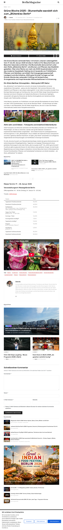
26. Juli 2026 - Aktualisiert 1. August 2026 (19, 422)
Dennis (11, 17)
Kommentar (7, 373)
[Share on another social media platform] (58, 56)
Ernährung (15, 272)
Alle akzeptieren (54, 521)
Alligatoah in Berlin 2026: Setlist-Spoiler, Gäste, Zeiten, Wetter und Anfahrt (30, 420)
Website (35, 399)
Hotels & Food (19, 19)
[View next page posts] (33, 179)
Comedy (6, 352)
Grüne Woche (23, 272)
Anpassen (29, 521)
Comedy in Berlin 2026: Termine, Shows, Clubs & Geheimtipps (26, 493)
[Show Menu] (4, 2)
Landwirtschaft (8, 274)
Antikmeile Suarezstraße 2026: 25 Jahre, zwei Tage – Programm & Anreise (29, 499)
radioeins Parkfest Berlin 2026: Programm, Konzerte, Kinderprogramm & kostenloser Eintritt (34, 426)
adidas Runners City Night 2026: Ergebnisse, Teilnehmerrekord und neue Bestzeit (31, 432)
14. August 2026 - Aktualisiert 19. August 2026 (20, 441)
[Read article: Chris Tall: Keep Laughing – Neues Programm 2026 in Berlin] (35, 162)
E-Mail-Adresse (9, 399)
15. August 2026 (14, 428)
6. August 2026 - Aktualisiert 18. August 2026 (20, 168)
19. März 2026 (42, 163)
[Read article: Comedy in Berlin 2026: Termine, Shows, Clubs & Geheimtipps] (7, 495)
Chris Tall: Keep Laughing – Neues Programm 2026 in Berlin (47, 161)
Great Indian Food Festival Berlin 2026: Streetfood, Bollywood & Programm (23, 481)
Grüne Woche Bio (48, 272)
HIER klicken (13, 194)
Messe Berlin (22, 274)
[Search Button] (58, 2)
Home (5, 6)
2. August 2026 (14, 434)
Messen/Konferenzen (28, 19)
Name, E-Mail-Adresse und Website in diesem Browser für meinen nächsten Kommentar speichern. (29, 407)
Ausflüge (8, 326)
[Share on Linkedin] (55, 56)
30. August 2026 (9, 483)
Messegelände (32, 274)
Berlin (9, 6)
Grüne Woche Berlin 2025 (35, 272)
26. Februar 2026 (39, 170)
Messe (16, 274)
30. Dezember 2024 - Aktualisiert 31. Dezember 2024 (29, 17)
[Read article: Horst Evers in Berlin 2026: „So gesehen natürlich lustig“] (46, 344)
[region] (31, 520)
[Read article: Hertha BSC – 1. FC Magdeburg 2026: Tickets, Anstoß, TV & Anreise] (7, 489)
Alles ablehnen (41, 521)
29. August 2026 (14, 501)
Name (6, 393)
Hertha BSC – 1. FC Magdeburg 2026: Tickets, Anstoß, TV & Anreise (27, 487)
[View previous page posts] (30, 179)
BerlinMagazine (31, 2)
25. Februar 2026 (14, 174)
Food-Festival (11, 19)
